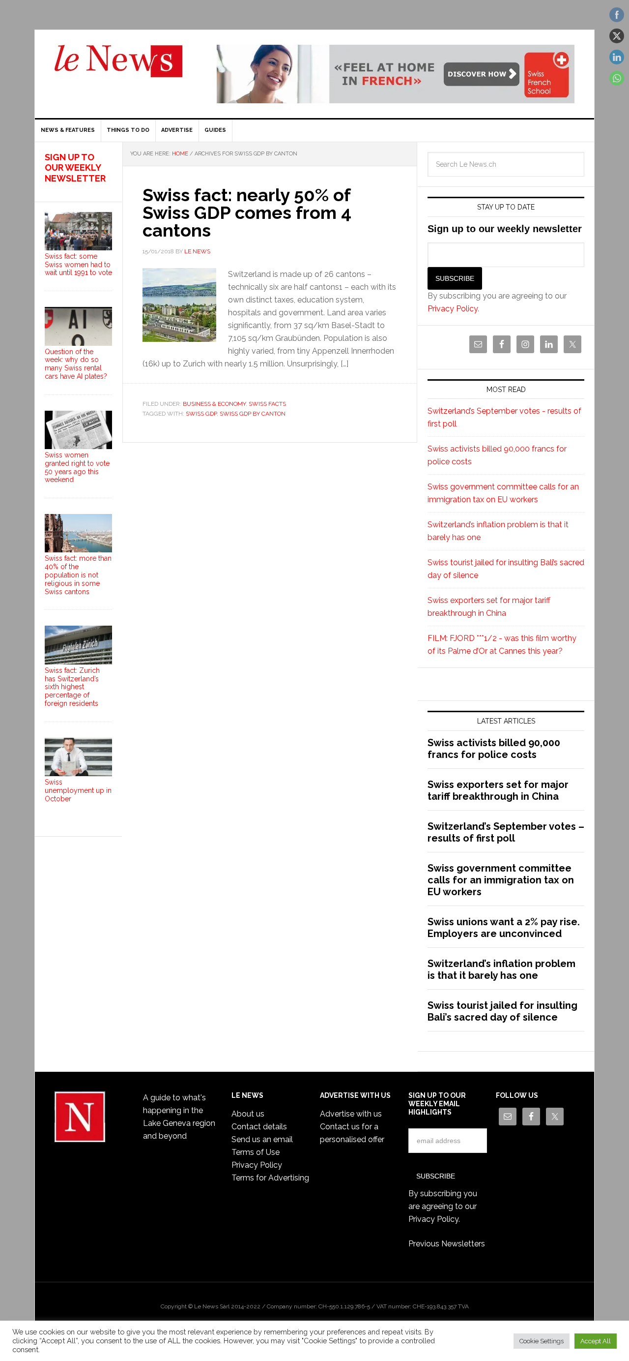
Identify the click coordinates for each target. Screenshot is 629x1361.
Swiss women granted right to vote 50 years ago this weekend (77, 467)
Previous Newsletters (446, 1243)
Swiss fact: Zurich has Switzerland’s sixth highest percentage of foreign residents (72, 686)
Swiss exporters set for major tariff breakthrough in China (498, 790)
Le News (118, 67)
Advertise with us (351, 1114)
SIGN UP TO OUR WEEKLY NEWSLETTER (75, 167)
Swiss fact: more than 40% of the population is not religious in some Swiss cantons (78, 574)
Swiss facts (267, 403)
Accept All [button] (595, 1341)
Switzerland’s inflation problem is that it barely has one (501, 969)
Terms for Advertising (270, 1177)
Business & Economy (214, 403)
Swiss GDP (201, 413)
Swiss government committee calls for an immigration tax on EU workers (501, 880)
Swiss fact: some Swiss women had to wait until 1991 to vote (78, 264)
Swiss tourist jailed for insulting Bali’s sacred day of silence (502, 1011)
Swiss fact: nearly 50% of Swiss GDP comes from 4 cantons (247, 212)
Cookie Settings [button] (541, 1341)
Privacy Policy (453, 308)
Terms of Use (255, 1152)
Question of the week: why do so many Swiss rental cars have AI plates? (76, 364)
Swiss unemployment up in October (78, 790)
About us (247, 1114)
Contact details (259, 1126)
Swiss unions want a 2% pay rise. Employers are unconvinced (504, 927)
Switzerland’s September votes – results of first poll (506, 832)
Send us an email (262, 1139)
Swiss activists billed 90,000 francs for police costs (494, 748)
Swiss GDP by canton (253, 413)
